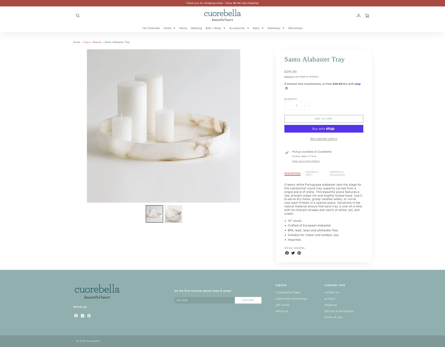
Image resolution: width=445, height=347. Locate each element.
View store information (305, 161)
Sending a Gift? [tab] (312, 173)
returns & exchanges (339, 311)
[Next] (256, 126)
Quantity (290, 99)
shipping (331, 305)
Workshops (295, 28)
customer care (335, 285)
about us (282, 311)
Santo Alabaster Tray (117, 42)
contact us (332, 292)
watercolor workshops (291, 298)
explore (281, 285)
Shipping (289, 76)
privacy (330, 298)
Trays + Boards (92, 42)
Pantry (183, 28)
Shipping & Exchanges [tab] (337, 173)
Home (167, 28)
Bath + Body (213, 28)
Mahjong (196, 28)
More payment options (323, 138)
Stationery (274, 28)
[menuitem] (151, 28)
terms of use (333, 317)
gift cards (283, 305)
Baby (256, 28)
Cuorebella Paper (288, 292)
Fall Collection (151, 28)
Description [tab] (292, 173)
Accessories (237, 28)
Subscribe (248, 300)
